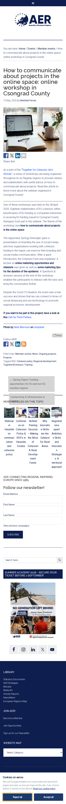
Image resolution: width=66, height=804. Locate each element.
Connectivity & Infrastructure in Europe (28, 399)
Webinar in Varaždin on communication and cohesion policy (9, 438)
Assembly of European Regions (33, 20)
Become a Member (12, 718)
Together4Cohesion (13, 364)
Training (28, 364)
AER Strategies (10, 683)
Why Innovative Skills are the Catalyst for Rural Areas (45, 434)
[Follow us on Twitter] (11, 344)
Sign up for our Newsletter (16, 733)
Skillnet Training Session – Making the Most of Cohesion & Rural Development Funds (33, 442)
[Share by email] (23, 155)
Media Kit (7, 690)
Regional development (44, 361)
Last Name (8, 515)
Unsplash (39, 327)
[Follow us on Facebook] (5, 344)
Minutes (7, 686)
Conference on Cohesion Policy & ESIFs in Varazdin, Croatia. (21, 434)
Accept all (49, 797)
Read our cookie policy (44, 788)
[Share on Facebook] (5, 155)
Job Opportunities (12, 725)
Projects (7, 357)
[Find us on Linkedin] (17, 344)
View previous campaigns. (16, 525)
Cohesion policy (25, 361)
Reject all (17, 797)
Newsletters (9, 697)
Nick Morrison (22, 327)
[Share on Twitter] (11, 155)
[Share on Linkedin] (17, 155)
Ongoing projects (47, 354)
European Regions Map (15, 701)
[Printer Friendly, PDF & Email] (57, 335)
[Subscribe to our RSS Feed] (23, 344)
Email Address (10, 494)
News (35, 354)
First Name (9, 504)
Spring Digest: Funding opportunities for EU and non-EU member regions (27, 384)
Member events (23, 354)
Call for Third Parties (19, 317)
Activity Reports (11, 694)
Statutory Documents (14, 679)
